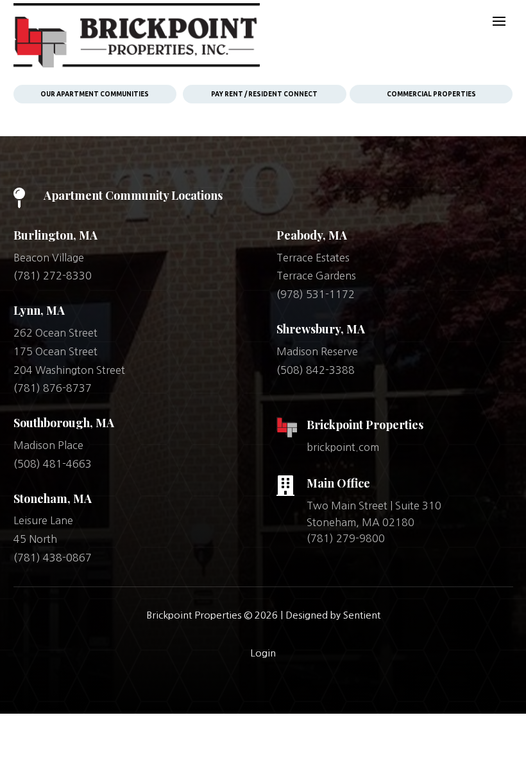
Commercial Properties (431, 94)
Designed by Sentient (332, 615)
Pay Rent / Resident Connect (264, 94)
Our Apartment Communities (94, 94)
